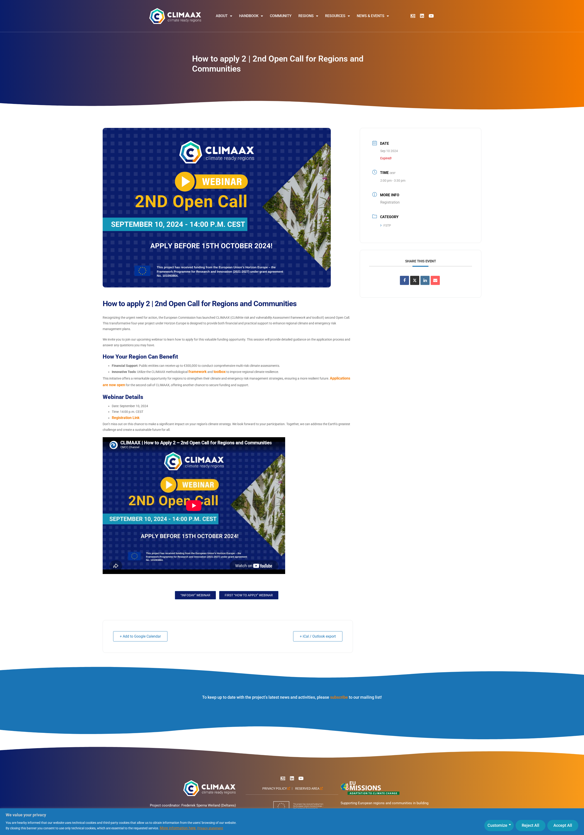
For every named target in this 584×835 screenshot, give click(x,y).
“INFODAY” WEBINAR (195, 595)
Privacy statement (210, 828)
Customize (497, 825)
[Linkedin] (422, 16)
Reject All (530, 825)
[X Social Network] (414, 280)
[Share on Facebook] (404, 280)
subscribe (339, 697)
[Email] (435, 280)
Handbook (248, 16)
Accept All (562, 825)
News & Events (370, 16)
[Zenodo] (412, 16)
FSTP (387, 225)
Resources (335, 16)
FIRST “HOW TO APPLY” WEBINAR (249, 595)
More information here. (178, 828)
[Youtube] (431, 16)
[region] (292, 821)
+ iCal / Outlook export (318, 636)
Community (281, 16)
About (222, 16)
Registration (390, 202)
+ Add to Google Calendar (140, 636)
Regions (306, 16)
